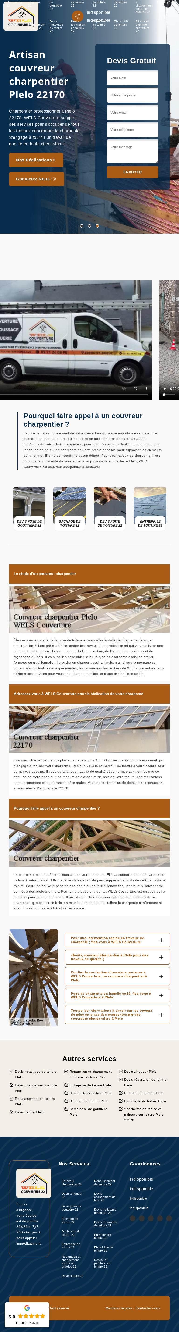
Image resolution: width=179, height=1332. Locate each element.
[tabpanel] (89, 117)
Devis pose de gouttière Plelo (88, 1111)
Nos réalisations (34, 174)
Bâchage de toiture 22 (70, 1220)
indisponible (141, 1179)
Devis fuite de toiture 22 (71, 1233)
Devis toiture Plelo (29, 1112)
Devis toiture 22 (72, 1276)
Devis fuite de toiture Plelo (90, 1093)
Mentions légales (119, 1308)
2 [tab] (89, 226)
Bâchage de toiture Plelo (89, 1101)
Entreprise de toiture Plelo (90, 1085)
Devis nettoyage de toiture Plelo (36, 1074)
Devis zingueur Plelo (140, 1071)
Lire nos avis (27, 1323)
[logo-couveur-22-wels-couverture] (20, 16)
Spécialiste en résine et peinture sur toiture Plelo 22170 (143, 1114)
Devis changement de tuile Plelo (36, 1088)
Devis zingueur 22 (72, 1195)
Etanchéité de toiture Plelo (145, 1101)
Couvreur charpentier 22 (72, 1182)
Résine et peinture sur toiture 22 (143, 26)
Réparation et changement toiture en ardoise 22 (71, 1261)
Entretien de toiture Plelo (144, 1093)
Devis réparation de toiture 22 (78, 26)
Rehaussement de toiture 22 (16, 25)
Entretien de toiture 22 (99, 25)
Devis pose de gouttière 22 (72, 1208)
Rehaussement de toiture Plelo (35, 1101)
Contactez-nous (148, 1308)
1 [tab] (81, 226)
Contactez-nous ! (34, 193)
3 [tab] (97, 226)
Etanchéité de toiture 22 (121, 25)
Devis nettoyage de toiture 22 (56, 26)
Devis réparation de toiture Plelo (145, 1082)
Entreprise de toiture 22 (71, 1246)
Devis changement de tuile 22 (36, 25)
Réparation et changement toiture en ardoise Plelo (91, 1074)
